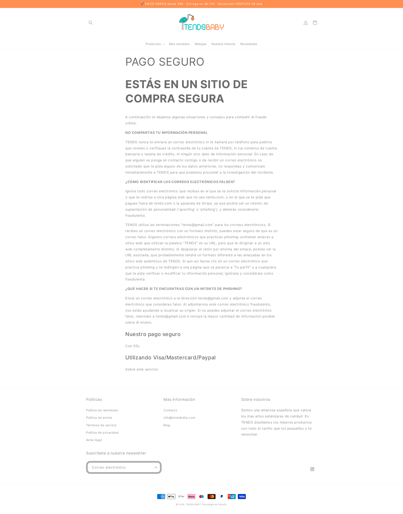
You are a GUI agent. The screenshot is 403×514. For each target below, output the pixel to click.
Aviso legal (94, 440)
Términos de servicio (101, 425)
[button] (90, 22)
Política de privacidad (102, 432)
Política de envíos (99, 417)
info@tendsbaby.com (179, 417)
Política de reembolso (102, 410)
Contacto (170, 410)
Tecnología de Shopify (214, 504)
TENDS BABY (193, 504)
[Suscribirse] (155, 467)
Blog (167, 425)
